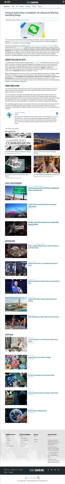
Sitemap (11, 472)
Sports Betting (9, 446)
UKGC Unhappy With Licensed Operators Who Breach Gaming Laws (17, 151)
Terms (5, 472)
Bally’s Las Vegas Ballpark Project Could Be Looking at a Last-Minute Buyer (43, 247)
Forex (7, 442)
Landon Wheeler (24, 20)
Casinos (8, 440)
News (35, 439)
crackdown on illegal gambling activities (42, 46)
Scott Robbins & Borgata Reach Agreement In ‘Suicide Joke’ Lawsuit (46, 174)
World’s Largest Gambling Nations (37, 411)
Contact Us (14, 470)
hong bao (37, 62)
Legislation (7, 6)
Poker (39, 6)
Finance (28, 6)
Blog (35, 441)
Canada (22, 442)
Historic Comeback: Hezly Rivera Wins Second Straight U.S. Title (44, 282)
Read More (31, 343)
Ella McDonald (18, 153)
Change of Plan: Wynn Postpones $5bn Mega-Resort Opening (42, 300)
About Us (6, 470)
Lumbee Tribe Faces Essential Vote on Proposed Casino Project (42, 205)
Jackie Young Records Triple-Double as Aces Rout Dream (43, 317)
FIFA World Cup (20, 47)
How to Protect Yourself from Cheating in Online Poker (43, 393)
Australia (22, 446)
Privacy (21, 470)
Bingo (7, 438)
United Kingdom (24, 440)
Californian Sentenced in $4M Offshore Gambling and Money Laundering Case (43, 189)
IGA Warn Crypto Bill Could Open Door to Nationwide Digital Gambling (43, 223)
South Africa (23, 444)
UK (17, 6)
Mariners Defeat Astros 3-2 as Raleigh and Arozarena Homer (42, 264)
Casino (34, 6)
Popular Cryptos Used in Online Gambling (39, 357)
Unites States (23, 438)
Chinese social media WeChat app (20, 41)
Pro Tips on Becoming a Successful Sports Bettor (41, 375)
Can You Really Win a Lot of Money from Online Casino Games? (43, 340)
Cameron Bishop (41, 244)
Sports (22, 6)
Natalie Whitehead (47, 155)
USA (13, 6)
